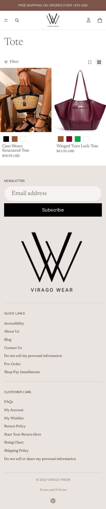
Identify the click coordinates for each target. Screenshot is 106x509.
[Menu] (6, 20)
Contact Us (13, 348)
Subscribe (53, 210)
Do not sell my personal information (33, 356)
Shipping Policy (16, 451)
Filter (14, 62)
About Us (11, 332)
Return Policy (15, 426)
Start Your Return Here (22, 435)
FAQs (8, 402)
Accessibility (14, 324)
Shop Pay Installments (22, 372)
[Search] (17, 20)
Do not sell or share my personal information (40, 459)
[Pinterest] (53, 501)
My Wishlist (14, 418)
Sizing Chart (14, 443)
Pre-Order (12, 364)
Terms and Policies (53, 490)
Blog (7, 340)
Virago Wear (58, 480)
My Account (13, 410)
